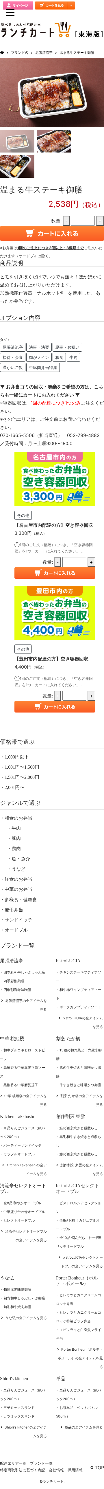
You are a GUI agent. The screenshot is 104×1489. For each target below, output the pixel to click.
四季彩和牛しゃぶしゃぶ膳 (24, 972)
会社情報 (56, 1470)
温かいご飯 (13, 367)
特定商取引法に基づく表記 (22, 1470)
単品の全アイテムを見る (84, 1427)
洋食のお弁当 (18, 879)
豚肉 (16, 838)
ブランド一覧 (41, 1463)
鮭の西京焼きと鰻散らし (79, 1128)
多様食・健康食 (21, 899)
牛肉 (73, 357)
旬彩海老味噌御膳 (17, 1289)
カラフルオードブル (19, 1154)
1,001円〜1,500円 (22, 767)
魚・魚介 (21, 858)
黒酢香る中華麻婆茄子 (20, 1085)
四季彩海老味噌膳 (17, 989)
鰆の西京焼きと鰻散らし (79, 1154)
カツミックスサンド (19, 1416)
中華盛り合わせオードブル (24, 1211)
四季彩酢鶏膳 (13, 981)
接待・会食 (13, 357)
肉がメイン (39, 357)
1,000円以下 (17, 756)
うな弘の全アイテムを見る (26, 1318)
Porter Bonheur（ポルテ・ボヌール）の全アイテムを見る (80, 1358)
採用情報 (75, 1470)
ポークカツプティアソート (80, 1007)
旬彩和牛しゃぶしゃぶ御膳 (24, 1298)
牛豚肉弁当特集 (43, 367)
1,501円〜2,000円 (22, 777)
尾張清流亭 (44, 52)
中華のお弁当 (18, 889)
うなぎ (18, 868)
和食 (59, 357)
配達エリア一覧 (13, 1463)
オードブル (16, 930)
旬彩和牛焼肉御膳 (17, 1307)
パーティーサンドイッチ (22, 1145)
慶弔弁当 (14, 909)
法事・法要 (39, 347)
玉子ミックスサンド (19, 1407)
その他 (23, 515)
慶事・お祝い (67, 347)
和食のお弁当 (18, 818)
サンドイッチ (18, 919)
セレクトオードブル (19, 1220)
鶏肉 (16, 848)
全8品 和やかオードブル (22, 1203)
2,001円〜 (14, 787)
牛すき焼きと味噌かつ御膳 (80, 1085)
